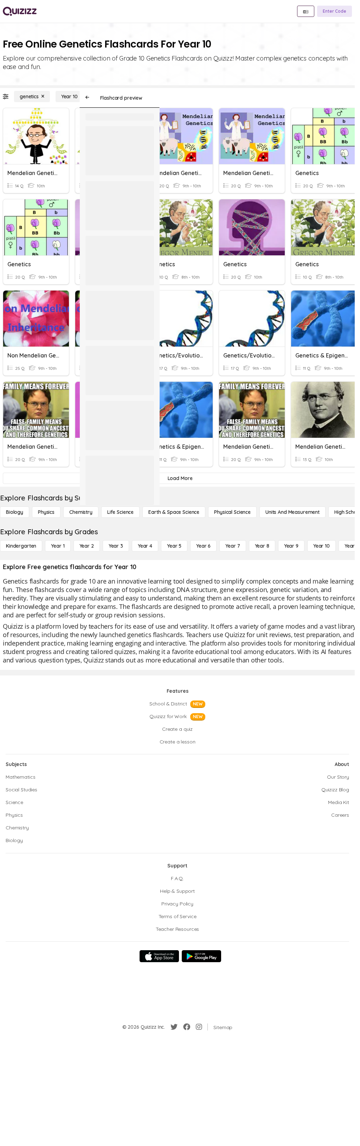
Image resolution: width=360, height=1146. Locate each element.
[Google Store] (201, 956)
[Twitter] (174, 1027)
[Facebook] (186, 1027)
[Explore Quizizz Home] (20, 11)
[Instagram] (199, 1027)
